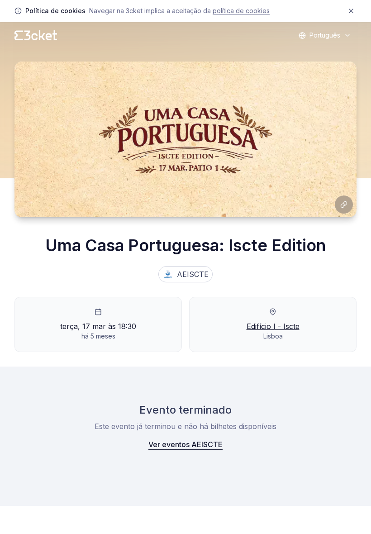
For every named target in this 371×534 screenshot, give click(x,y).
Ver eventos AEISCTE (185, 444)
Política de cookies (241, 10)
